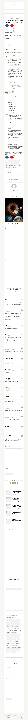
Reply (22, 299)
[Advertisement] (14, 602)
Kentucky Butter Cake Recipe (14, 223)
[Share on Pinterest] (12, 25)
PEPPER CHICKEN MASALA (14, 256)
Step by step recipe (14, 645)
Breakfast (12, 621)
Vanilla (14, 167)
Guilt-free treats (10, 634)
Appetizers (9, 617)
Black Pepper (17, 619)
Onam (8, 641)
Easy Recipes (13, 628)
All (6, 160)
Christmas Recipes (18, 17)
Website (6, 468)
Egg (15, 165)
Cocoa (18, 624)
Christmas (17, 163)
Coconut (8, 626)
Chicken (8, 624)
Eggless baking (10, 630)
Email (6, 463)
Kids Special (17, 18)
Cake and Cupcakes (9, 17)
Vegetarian (17, 649)
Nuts (18, 639)
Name (6, 459)
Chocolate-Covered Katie (16, 35)
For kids (18, 165)
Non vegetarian (13, 639)
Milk (6, 167)
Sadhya (8, 643)
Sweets (8, 647)
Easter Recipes (11, 18)
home (8, 351)
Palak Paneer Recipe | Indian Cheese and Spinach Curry (14, 289)
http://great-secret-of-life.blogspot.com (13, 352)
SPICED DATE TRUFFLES (13, 179)
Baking (18, 160)
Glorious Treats (14, 92)
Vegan (12, 649)
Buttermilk (8, 163)
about (12, 124)
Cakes (12, 163)
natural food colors (18, 52)
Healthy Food (17, 634)
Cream (7, 165)
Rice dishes (15, 641)
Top (22, 717)
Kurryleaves (8, 172)
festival (16, 630)
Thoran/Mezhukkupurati (16, 647)
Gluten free (13, 632)
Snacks (10, 167)
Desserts (11, 165)
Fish (20, 630)
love (20, 399)
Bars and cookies (10, 619)
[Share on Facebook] (7, 25)
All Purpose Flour (11, 160)
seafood (12, 643)
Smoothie (18, 643)
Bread (8, 621)
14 (21, 173)
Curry (13, 626)
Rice (11, 641)
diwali (8, 628)
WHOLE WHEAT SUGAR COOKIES (14, 178)
